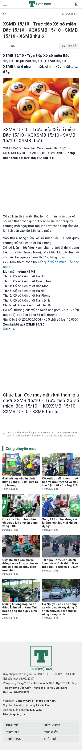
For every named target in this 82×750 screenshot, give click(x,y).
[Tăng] (20, 46)
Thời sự (12, 732)
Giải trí (50, 738)
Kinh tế (12, 725)
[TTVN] (41, 658)
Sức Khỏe (52, 725)
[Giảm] (6, 46)
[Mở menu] (5, 4)
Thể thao (13, 738)
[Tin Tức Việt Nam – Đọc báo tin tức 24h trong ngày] (39, 4)
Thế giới (51, 732)
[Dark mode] (77, 4)
